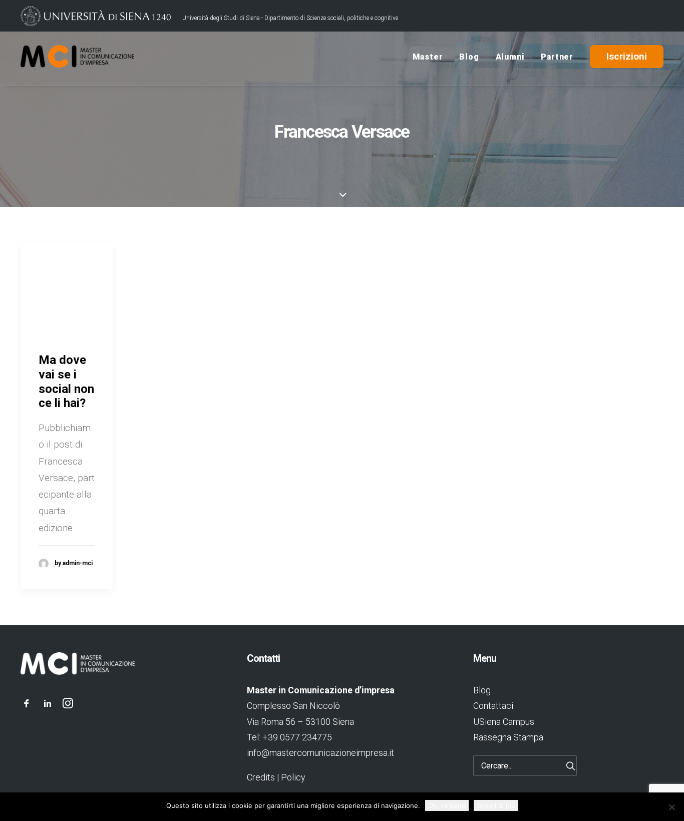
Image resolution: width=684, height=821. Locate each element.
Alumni (510, 57)
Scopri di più (496, 805)
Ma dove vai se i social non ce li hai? (66, 381)
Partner (557, 57)
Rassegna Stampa (508, 737)
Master (428, 57)
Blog (469, 57)
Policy (293, 777)
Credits (261, 777)
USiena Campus (503, 721)
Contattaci (493, 705)
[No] (671, 807)
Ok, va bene (447, 805)
